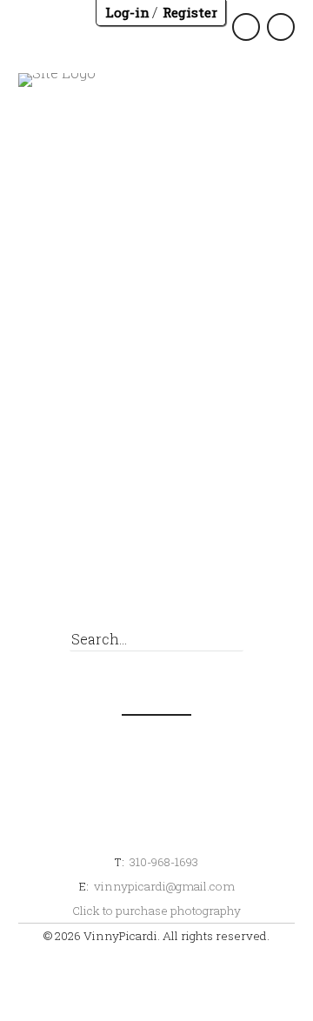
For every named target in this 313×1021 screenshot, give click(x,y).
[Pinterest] (185, 577)
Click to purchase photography (156, 910)
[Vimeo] (281, 577)
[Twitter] (120, 577)
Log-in (127, 12)
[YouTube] (249, 577)
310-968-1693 (164, 862)
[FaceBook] (88, 577)
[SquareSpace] (217, 577)
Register (190, 12)
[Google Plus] (153, 577)
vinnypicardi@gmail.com (164, 886)
